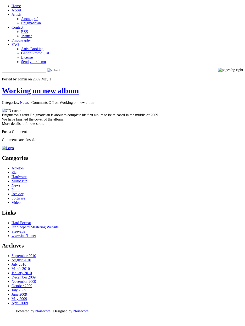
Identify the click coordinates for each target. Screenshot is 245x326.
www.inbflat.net (23, 236)
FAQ (15, 44)
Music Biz (19, 181)
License (27, 57)
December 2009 (23, 277)
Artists (16, 14)
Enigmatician (31, 23)
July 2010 (18, 264)
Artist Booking (32, 49)
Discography (21, 40)
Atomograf (29, 19)
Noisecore (42, 311)
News (24, 102)
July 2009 (18, 290)
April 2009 (19, 303)
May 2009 (19, 299)
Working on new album (40, 90)
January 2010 (21, 273)
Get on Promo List (35, 53)
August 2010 (21, 260)
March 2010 (20, 269)
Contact (17, 27)
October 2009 (21, 286)
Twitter (26, 36)
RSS (24, 32)
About (16, 10)
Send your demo (33, 62)
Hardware (19, 177)
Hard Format (21, 223)
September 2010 (23, 256)
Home (16, 6)
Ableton (17, 168)
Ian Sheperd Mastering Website (35, 227)
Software (18, 198)
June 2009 (19, 294)
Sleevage (18, 231)
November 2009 (23, 281)
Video (16, 202)
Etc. (14, 172)
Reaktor (17, 194)
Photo (15, 190)
